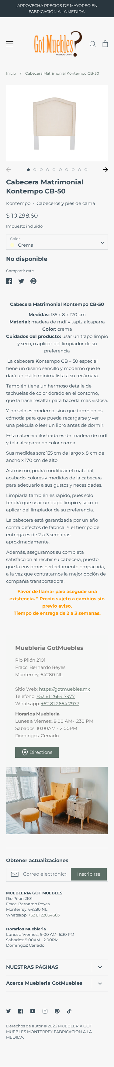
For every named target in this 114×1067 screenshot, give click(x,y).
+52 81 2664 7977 (55, 696)
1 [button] (28, 169)
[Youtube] (33, 1011)
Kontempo (18, 203)
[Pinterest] (57, 1011)
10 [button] (86, 169)
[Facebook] (21, 1011)
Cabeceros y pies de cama (65, 203)
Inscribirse (88, 874)
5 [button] (54, 169)
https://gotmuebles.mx (64, 689)
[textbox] (57, 242)
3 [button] (41, 169)
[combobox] (57, 242)
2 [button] (34, 169)
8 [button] (73, 169)
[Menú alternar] (9, 43)
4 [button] (47, 169)
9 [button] (79, 169)
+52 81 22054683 (44, 915)
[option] (57, 123)
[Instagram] (45, 1011)
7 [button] (66, 169)
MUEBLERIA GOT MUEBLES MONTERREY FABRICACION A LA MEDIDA (49, 1031)
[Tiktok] (69, 1011)
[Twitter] (8, 1011)
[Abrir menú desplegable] (100, 967)
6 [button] (60, 169)
